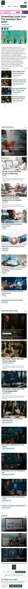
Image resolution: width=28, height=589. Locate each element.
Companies (14, 575)
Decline (4, 586)
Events (9, 575)
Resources (20, 575)
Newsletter (23, 6)
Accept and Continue (15, 586)
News (6, 575)
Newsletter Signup (20, 571)
